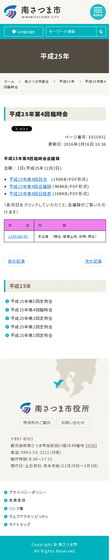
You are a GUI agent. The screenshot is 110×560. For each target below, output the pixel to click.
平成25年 (20, 285)
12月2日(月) (18, 236)
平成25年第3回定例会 (32, 318)
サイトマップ (19, 524)
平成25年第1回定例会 (32, 335)
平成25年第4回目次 (28, 179)
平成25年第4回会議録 (30, 186)
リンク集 (16, 508)
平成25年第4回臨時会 (32, 309)
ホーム (9, 81)
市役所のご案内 (37, 422)
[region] (55, 234)
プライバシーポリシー (27, 492)
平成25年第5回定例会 (32, 301)
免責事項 (17, 500)
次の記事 (93, 261)
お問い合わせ (73, 422)
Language (26, 31)
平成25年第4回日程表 (30, 193)
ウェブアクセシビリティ (28, 516)
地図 (91, 445)
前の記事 (16, 261)
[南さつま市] (32, 12)
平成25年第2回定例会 (32, 326)
